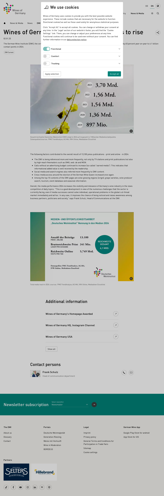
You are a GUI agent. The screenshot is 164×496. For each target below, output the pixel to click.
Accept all (114, 73)
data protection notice (76, 39)
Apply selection (52, 73)
